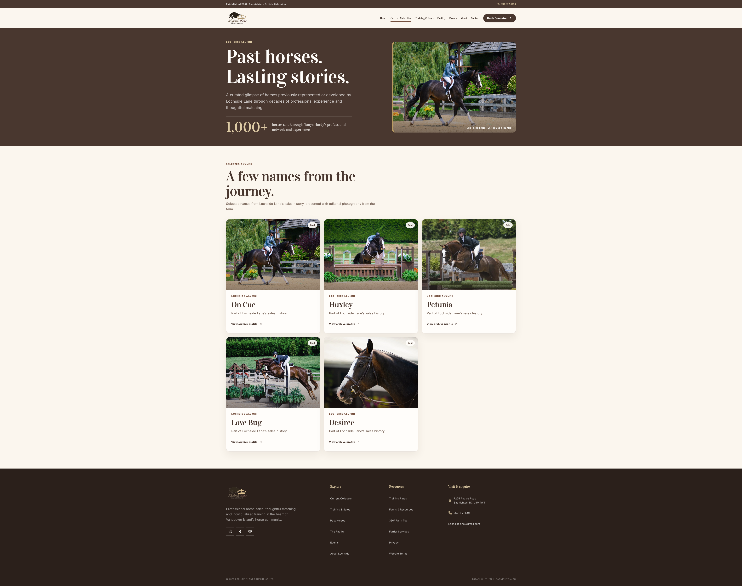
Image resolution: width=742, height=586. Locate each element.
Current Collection (401, 18)
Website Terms (398, 553)
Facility (441, 18)
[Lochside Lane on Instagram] (230, 531)
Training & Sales (424, 18)
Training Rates (398, 498)
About (463, 18)
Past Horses (337, 520)
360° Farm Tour (398, 520)
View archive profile (244, 323)
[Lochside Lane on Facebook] (240, 531)
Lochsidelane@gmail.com (464, 523)
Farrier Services (399, 531)
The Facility (337, 531)
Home (383, 18)
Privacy (394, 542)
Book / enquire (497, 18)
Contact (475, 18)
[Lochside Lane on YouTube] (250, 531)
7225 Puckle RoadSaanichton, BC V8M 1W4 (469, 500)
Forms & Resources (401, 509)
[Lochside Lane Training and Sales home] (250, 18)
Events (453, 18)
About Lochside (339, 553)
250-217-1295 (508, 4)
